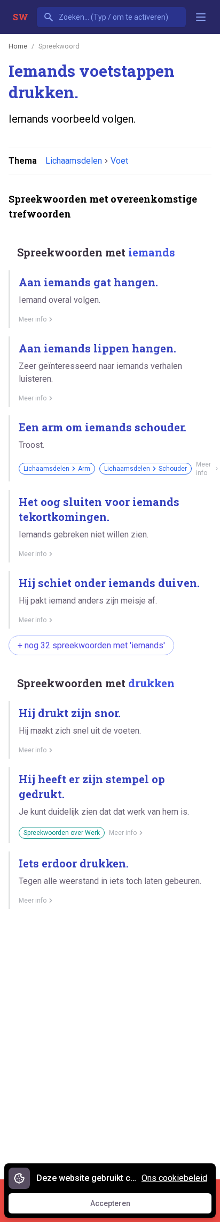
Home (18, 46)
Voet (119, 161)
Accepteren (120, 1206)
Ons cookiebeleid (174, 1178)
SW (20, 16)
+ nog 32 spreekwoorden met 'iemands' (91, 645)
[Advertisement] (110, 1040)
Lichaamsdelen (73, 161)
